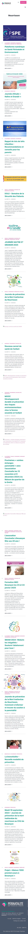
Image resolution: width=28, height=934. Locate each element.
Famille (6, 189)
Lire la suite (8, 68)
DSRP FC (8, 55)
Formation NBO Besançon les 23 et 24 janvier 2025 (15, 585)
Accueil (9, 918)
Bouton (23, 2)
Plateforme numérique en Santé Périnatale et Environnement (15, 49)
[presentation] (14, 33)
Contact (24, 918)
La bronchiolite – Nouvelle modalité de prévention (14, 759)
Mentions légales (16, 918)
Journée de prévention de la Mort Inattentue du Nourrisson (15, 297)
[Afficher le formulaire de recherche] (25, 7)
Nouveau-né (17, 189)
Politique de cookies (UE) (19, 920)
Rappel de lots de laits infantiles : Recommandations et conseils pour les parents (14, 146)
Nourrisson (7, 91)
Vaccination (7, 693)
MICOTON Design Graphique (18, 931)
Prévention (7, 190)
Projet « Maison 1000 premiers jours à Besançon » (14, 873)
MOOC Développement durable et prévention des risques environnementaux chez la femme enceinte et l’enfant (14, 404)
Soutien (12, 190)
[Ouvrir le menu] (18, 2)
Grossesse (7, 392)
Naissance (13, 138)
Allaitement (7, 138)
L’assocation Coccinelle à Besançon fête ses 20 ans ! (15, 538)
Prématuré (12, 91)
